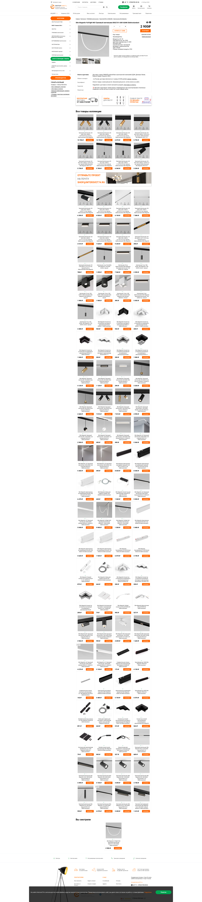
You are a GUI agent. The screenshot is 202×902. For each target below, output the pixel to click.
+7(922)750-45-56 (134, 2)
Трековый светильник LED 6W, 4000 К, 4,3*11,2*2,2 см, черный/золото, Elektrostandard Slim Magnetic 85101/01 (141, 239)
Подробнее (148, 892)
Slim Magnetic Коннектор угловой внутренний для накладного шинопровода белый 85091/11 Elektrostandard (104, 353)
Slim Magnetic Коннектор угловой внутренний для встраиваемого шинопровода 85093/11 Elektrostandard (141, 353)
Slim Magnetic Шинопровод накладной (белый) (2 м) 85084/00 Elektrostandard (142, 522)
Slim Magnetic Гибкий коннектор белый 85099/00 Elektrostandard (123, 607)
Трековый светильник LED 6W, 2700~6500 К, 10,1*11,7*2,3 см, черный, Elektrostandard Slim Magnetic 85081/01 (85, 239)
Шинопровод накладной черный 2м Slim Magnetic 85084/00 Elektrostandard (104, 692)
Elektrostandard (146, 37)
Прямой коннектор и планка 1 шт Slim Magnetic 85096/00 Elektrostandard (85, 720)
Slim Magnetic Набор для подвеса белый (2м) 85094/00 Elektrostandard (104, 578)
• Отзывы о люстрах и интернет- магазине (60, 95)
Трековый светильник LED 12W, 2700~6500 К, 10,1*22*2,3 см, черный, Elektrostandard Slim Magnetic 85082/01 (104, 239)
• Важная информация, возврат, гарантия (60, 91)
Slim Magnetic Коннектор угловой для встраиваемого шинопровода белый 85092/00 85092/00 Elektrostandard (123, 580)
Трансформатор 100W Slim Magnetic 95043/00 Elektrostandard (142, 664)
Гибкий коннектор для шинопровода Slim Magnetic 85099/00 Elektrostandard (104, 749)
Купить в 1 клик (119, 31)
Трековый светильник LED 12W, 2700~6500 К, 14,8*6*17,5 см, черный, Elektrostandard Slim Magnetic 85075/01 (85, 211)
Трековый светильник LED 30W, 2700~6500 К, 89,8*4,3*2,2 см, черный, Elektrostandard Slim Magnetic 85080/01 (141, 211)
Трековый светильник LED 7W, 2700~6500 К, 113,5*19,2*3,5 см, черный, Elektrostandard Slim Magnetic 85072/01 (104, 164)
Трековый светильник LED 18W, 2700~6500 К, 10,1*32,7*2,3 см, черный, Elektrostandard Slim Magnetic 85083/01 (123, 239)
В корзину (145, 31)
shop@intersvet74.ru (137, 882)
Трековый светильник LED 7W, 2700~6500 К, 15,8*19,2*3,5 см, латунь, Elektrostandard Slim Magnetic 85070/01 (123, 135)
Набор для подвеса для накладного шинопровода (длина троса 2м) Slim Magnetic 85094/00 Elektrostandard (104, 721)
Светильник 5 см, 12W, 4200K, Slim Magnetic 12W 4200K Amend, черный (85, 323)
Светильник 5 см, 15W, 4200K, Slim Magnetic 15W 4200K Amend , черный (141, 266)
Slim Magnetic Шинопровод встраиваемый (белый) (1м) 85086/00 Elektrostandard (104, 550)
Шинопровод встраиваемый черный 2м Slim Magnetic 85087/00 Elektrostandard (123, 692)
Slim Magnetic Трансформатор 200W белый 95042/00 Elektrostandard (123, 550)
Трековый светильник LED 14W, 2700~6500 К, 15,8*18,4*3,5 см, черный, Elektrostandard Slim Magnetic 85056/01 (104, 135)
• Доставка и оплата (57, 89)
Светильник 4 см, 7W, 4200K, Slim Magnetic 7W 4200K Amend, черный (104, 266)
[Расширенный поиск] (104, 7)
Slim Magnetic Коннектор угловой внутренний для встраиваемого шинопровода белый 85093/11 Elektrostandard (122, 353)
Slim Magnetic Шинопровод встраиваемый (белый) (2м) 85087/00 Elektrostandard (85, 550)
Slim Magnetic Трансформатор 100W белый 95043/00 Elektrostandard (141, 550)
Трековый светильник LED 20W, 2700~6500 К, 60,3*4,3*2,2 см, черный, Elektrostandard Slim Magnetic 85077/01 (123, 211)
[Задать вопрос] (150, 22)
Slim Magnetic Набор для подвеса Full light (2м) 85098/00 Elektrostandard (104, 493)
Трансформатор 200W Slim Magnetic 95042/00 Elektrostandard (142, 692)
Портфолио (124, 7)
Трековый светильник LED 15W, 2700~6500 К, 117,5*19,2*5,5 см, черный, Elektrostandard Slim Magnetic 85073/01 (123, 164)
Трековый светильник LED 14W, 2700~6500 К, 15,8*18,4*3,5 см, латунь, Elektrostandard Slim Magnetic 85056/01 (85, 135)
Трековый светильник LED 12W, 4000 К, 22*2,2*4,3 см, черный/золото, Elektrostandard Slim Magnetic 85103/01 (85, 268)
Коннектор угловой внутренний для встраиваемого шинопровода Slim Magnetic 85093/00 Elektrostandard (142, 721)
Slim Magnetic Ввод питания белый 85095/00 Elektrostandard (142, 607)
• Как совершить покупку (58, 87)
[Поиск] (107, 7)
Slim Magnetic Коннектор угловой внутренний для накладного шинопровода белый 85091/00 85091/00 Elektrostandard (142, 580)
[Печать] (147, 22)
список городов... (132, 79)
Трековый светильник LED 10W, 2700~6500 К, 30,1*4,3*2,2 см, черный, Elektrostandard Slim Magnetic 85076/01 (104, 211)
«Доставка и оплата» (130, 85)
